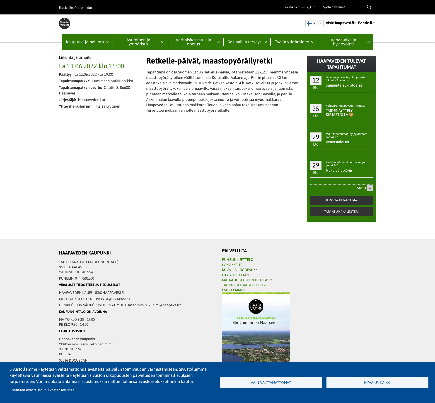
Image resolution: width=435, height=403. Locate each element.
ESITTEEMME (232, 290)
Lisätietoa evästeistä (26, 390)
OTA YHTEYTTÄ (234, 275)
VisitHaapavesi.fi (340, 23)
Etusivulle (66, 7)
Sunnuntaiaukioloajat (344, 85)
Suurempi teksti (303, 7)
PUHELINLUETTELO (237, 259)
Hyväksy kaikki (377, 382)
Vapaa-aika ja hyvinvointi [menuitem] (343, 42)
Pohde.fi (365, 23)
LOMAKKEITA (232, 265)
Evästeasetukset (61, 390)
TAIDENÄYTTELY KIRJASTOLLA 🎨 (340, 112)
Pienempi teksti (315, 7)
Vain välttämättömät (271, 382)
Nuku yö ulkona (339, 170)
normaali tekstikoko (309, 7)
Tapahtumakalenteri (341, 211)
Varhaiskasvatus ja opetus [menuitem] (193, 42)
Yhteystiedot (83, 7)
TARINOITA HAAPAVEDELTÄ (244, 285)
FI (315, 23)
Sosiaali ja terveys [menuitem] (245, 42)
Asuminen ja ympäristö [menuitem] (138, 42)
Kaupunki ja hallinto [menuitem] (85, 42)
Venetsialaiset (337, 142)
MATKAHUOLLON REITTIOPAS (245, 280)
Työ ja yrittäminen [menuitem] (292, 42)
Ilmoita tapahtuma (341, 200)
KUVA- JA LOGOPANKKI (240, 270)
